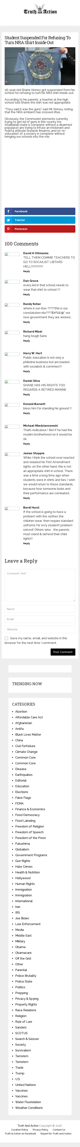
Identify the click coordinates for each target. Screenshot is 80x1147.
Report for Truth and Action (56, 1133)
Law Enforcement (28, 924)
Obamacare (23, 953)
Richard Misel (32, 331)
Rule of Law (23, 1021)
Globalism (22, 849)
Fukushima (22, 843)
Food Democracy (27, 815)
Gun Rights (22, 861)
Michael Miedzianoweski (40, 425)
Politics (20, 987)
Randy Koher (32, 304)
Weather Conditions (29, 1108)
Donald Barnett (34, 404)
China (19, 740)
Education (22, 786)
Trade (19, 1067)
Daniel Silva (31, 381)
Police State (23, 981)
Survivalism (23, 1050)
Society (20, 1044)
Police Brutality (25, 976)
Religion (20, 1016)
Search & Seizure (27, 1039)
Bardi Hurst (31, 507)
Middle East (23, 935)
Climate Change (26, 752)
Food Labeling (25, 820)
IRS (17, 912)
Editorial (20, 780)
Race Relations (25, 1010)
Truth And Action (28, 1125)
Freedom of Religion (29, 826)
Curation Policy (19, 1129)
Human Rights (25, 884)
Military (20, 941)
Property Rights (26, 1004)
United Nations (25, 1085)
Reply (26, 271)
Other (19, 964)
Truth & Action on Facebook (20, 1133)
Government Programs (31, 855)
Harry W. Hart (32, 353)
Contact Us (59, 1129)
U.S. (17, 1079)
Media (19, 930)
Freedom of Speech (29, 832)
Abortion (21, 711)
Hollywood (23, 878)
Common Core (25, 757)
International (24, 901)
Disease (20, 769)
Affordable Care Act (29, 717)
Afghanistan (23, 723)
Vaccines (21, 1090)
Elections (21, 792)
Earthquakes (24, 775)
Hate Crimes (24, 866)
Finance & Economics (30, 809)
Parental (21, 970)
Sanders (21, 1027)
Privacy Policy (40, 1129)
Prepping (21, 993)
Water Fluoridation (28, 1102)
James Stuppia (33, 453)
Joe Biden (22, 918)
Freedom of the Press (30, 838)
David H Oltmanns (36, 253)
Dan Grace (30, 280)
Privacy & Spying (27, 998)
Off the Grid (23, 958)
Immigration (23, 889)
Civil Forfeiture (25, 746)
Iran (17, 907)
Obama (20, 947)
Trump (19, 1073)
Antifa (19, 729)
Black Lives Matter (28, 734)
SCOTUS (21, 1033)
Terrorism (21, 1056)
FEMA (19, 803)
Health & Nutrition (27, 872)
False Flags (23, 797)
